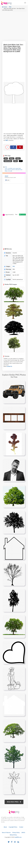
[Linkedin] (18, 842)
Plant (15, 161)
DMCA (23, 832)
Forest (18, 158)
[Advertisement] (14, 27)
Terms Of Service (6, 832)
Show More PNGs (13, 802)
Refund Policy (13, 835)
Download (23, 214)
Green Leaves (8, 161)
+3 (20, 161)
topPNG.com (18, 837)
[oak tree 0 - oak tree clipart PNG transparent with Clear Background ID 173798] (14, 311)
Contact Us (9, 366)
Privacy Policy (16, 832)
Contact (21, 827)
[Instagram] (15, 842)
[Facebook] (13, 147)
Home (5, 7)
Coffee (7, 180)
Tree (6, 158)
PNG (10, 7)
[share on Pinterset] (20, 147)
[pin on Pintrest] (23, 382)
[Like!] (7, 147)
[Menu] (25, 2)
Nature (11, 158)
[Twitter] (8, 842)
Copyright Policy (13, 827)
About (5, 827)
